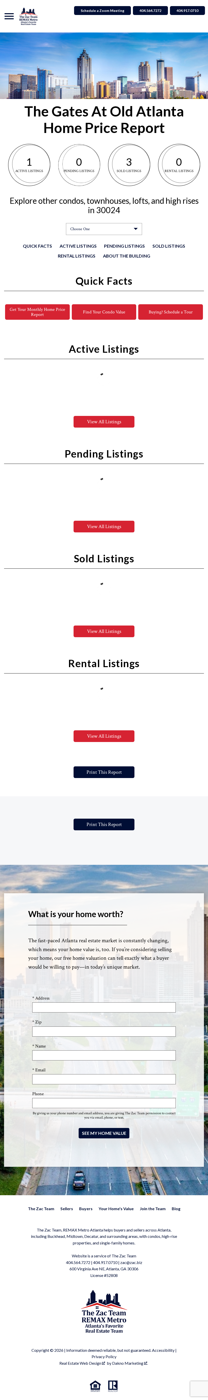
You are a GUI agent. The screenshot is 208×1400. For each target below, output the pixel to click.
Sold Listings (168, 246)
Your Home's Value (116, 1208)
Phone (38, 1094)
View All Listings (104, 421)
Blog (176, 1208)
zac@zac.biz (131, 1262)
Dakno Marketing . (130, 1363)
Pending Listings (124, 246)
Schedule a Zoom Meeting (102, 10)
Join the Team (153, 1208)
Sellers (66, 1208)
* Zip (37, 1022)
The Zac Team (41, 1208)
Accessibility (163, 1350)
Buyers (86, 1208)
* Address (40, 998)
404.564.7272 (150, 10)
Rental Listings (76, 256)
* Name (39, 1046)
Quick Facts (37, 246)
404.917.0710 (187, 10)
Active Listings (78, 246)
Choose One (80, 229)
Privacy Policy (104, 1356)
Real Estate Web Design (80, 1363)
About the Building (126, 256)
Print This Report (104, 772)
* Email (38, 1070)
